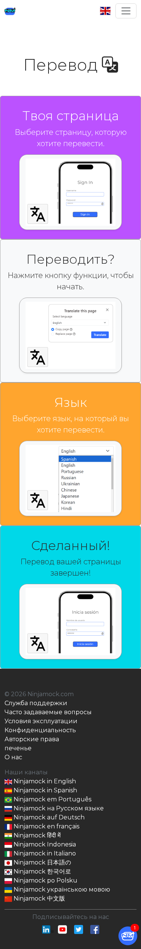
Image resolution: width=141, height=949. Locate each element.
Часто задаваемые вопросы (48, 712)
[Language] (107, 11)
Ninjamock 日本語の (41, 862)
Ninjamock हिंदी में (36, 835)
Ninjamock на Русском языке (58, 808)
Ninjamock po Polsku (44, 880)
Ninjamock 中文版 (38, 898)
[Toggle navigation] (125, 10)
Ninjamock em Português (51, 799)
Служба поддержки (36, 703)
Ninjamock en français (45, 826)
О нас (13, 757)
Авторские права (32, 739)
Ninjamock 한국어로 (41, 871)
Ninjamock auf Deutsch (48, 817)
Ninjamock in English (44, 781)
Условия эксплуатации (41, 721)
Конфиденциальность (40, 730)
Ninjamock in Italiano (44, 853)
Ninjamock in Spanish (44, 790)
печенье (18, 748)
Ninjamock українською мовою (61, 889)
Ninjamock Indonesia (44, 844)
